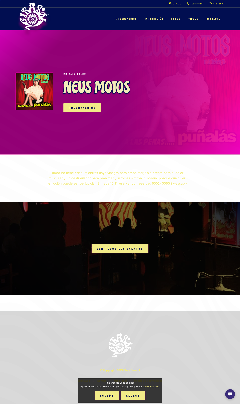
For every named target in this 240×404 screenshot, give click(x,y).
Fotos (175, 18)
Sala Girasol (132, 370)
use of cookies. (151, 386)
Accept (107, 395)
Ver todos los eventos (120, 248)
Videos (193, 18)
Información (154, 18)
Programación (126, 18)
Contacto (213, 18)
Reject (133, 395)
